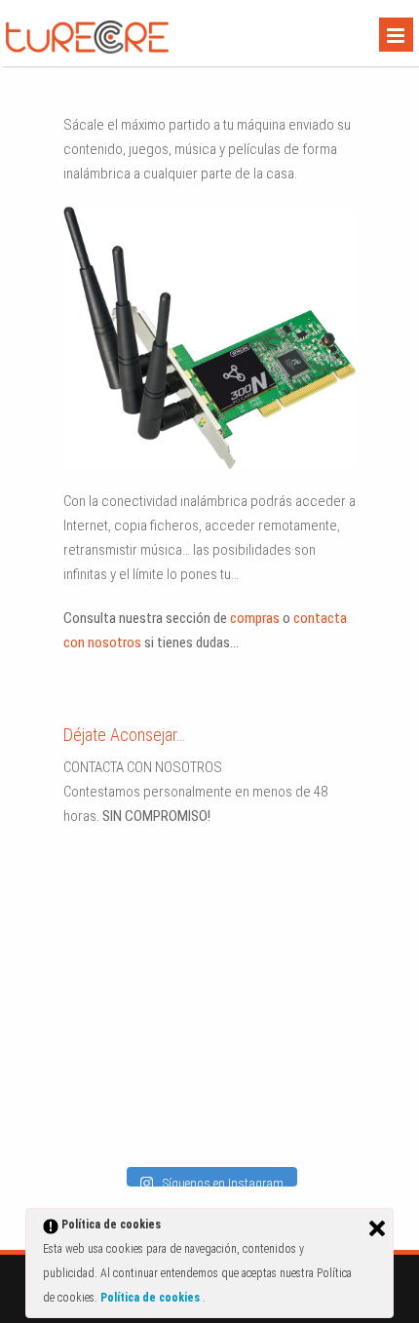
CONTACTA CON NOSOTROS (142, 767)
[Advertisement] (185, 980)
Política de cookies (151, 1297)
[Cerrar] (377, 1228)
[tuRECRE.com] (87, 49)
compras (255, 618)
